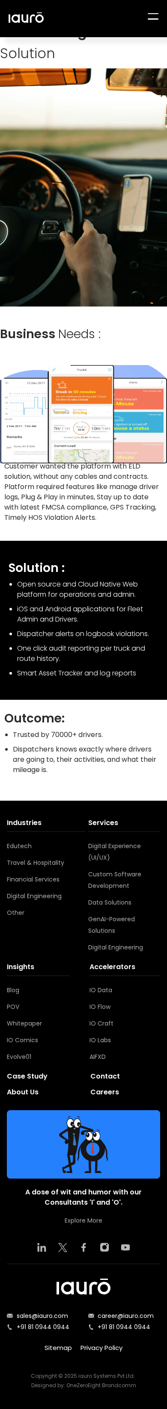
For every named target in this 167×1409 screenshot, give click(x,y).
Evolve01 (19, 1056)
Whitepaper (24, 1023)
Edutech (19, 846)
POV (13, 1006)
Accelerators (112, 967)
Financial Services (33, 879)
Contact (105, 1076)
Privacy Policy (101, 1347)
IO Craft (101, 1023)
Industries (24, 823)
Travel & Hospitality (35, 862)
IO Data (100, 990)
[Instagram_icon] (104, 1247)
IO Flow (99, 1006)
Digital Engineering (34, 896)
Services (103, 823)
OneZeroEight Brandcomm (101, 1385)
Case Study (27, 1076)
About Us (23, 1092)
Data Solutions (109, 902)
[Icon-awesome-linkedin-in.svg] (41, 1247)
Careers (104, 1092)
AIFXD (97, 1056)
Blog (13, 990)
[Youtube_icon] (125, 1247)
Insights (20, 967)
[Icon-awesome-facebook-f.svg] (83, 1247)
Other (15, 912)
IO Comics (22, 1040)
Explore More (83, 1220)
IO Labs (100, 1040)
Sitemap (58, 1347)
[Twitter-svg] (62, 1247)
